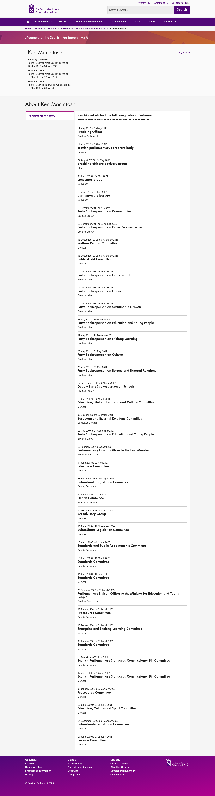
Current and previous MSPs (95, 28)
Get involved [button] (119, 21)
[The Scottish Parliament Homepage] (28, 22)
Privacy (29, 774)
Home (28, 28)
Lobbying (73, 771)
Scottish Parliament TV (123, 771)
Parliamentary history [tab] (42, 116)
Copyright (30, 760)
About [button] (152, 21)
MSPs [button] (62, 21)
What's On (144, 3)
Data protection (33, 767)
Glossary (115, 760)
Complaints (74, 774)
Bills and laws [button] (43, 21)
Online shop (117, 774)
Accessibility (75, 763)
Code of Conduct (119, 763)
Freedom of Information (38, 771)
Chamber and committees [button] (89, 21)
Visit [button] (137, 21)
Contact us (170, 21)
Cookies (30, 763)
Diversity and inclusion (80, 767)
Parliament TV (161, 3)
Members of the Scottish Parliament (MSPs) (56, 28)
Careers (72, 760)
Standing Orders (119, 767)
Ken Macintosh (119, 28)
